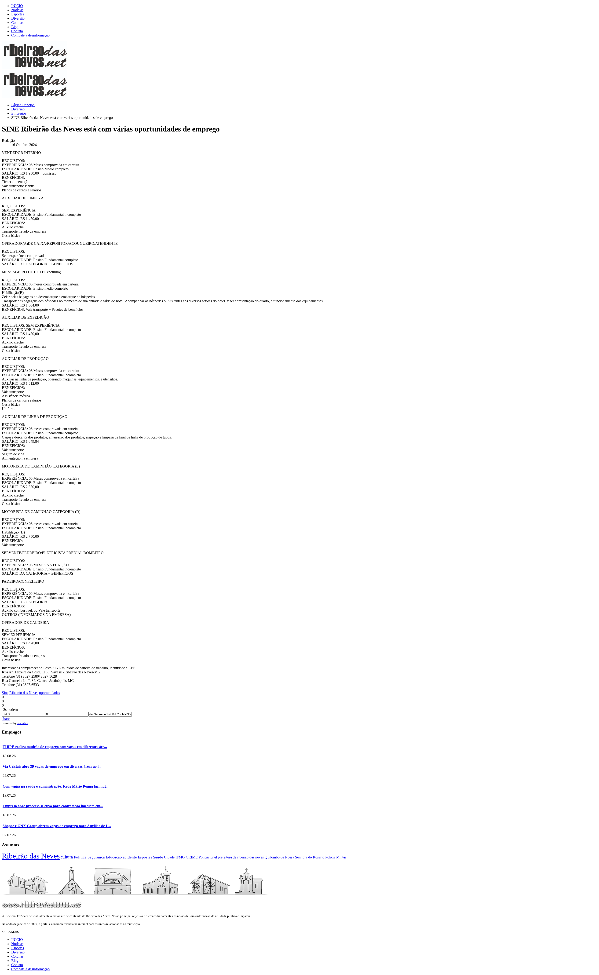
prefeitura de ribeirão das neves (241, 857)
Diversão (18, 18)
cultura (67, 856)
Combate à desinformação (30, 35)
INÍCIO (17, 6)
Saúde (158, 857)
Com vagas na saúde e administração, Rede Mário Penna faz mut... (56, 786)
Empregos (18, 113)
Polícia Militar (335, 857)
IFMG (180, 857)
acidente (130, 857)
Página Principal (23, 105)
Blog (14, 27)
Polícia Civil (208, 857)
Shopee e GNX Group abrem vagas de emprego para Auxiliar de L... (57, 826)
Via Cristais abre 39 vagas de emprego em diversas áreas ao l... (52, 766)
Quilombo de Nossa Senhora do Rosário (294, 857)
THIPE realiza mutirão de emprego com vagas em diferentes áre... (55, 747)
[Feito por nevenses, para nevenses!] (34, 68)
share (6, 719)
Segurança (96, 857)
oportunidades (49, 693)
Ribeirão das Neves (23, 693)
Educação (114, 857)
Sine (5, 693)
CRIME (192, 857)
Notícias (17, 10)
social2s (22, 723)
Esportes (17, 14)
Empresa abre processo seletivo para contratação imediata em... (53, 806)
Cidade (169, 857)
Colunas (17, 23)
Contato (17, 31)
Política (80, 857)
